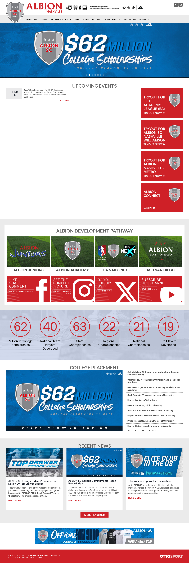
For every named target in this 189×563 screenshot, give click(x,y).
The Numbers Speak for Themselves (149, 481)
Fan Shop (144, 19)
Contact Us (129, 19)
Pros (68, 19)
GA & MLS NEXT (116, 270)
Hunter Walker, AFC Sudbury (142, 400)
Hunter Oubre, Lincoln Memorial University (149, 426)
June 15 (14, 93)
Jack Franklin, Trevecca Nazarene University (150, 395)
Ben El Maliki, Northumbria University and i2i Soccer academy (154, 388)
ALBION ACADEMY (72, 270)
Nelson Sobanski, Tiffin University (144, 405)
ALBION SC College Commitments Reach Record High (92, 482)
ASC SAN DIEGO (160, 270)
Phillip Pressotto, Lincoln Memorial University (150, 421)
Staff (86, 19)
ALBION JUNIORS (28, 270)
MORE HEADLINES (94, 515)
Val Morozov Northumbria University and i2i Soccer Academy (153, 381)
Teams (76, 19)
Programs (57, 19)
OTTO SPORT (16, 558)
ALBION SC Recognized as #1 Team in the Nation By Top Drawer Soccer (32, 482)
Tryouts (96, 19)
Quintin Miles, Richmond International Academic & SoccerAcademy (153, 373)
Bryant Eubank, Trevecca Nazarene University (151, 415)
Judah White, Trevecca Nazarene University (150, 410)
